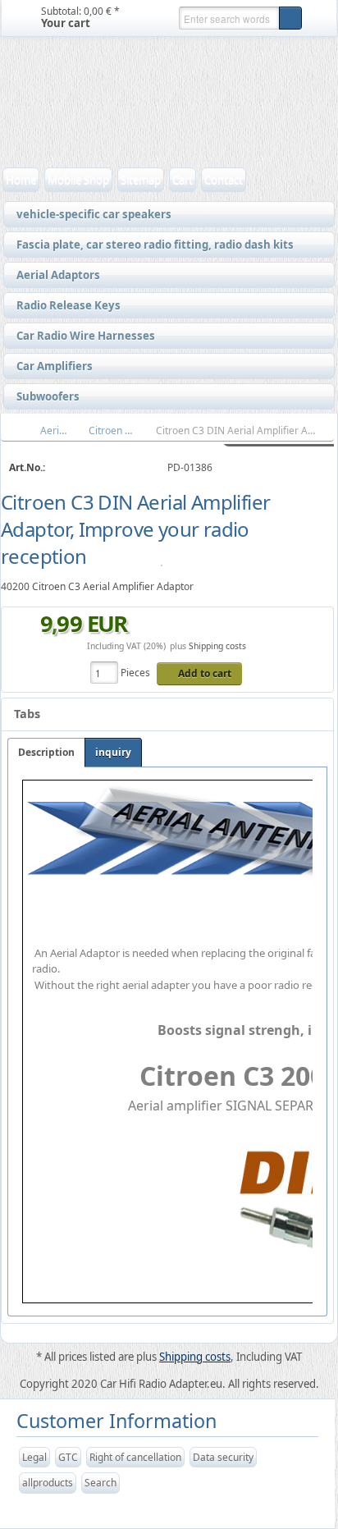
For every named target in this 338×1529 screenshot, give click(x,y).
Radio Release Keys (64, 306)
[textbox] (228, 18)
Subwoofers (44, 397)
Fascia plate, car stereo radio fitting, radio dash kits (151, 245)
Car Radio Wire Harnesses (81, 336)
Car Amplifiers (50, 367)
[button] (290, 18)
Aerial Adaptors (54, 276)
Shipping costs (217, 646)
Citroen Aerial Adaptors (120, 430)
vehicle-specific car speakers (89, 215)
